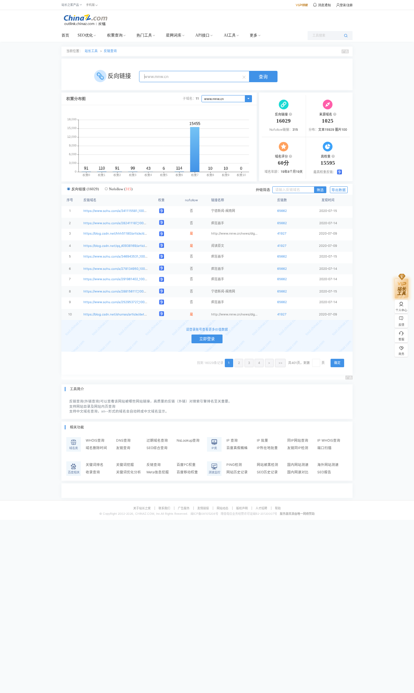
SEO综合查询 (157, 448)
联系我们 (164, 508)
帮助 (278, 508)
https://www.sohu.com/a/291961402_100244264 (119, 279)
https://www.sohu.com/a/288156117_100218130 (119, 291)
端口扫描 (324, 448)
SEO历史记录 (267, 472)
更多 (253, 35)
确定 (337, 363)
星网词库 (173, 35)
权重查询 (115, 35)
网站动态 (222, 508)
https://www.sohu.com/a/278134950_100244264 (120, 268)
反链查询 (110, 51)
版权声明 (242, 508)
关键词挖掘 (125, 465)
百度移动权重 (187, 472)
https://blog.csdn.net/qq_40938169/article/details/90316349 (128, 246)
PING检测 (234, 465)
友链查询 (123, 448)
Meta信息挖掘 (158, 472)
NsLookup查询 (188, 440)
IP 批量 (262, 440)
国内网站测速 (298, 465)
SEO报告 (324, 472)
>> (280, 363)
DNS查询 (123, 440)
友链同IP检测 (297, 448)
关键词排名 (95, 465)
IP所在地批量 (267, 448)
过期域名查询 (157, 440)
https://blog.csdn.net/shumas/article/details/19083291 (124, 314)
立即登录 (207, 338)
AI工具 (230, 35)
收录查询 (93, 472)
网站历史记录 (237, 472)
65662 (282, 211)
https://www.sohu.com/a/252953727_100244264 (119, 302)
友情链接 (203, 508)
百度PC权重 (186, 465)
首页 (65, 35)
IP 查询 (232, 440)
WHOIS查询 (95, 440)
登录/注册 (346, 5)
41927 (282, 233)
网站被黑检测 (267, 465)
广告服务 (184, 508)
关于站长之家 (142, 508)
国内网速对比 (298, 472)
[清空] (245, 77)
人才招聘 (261, 508)
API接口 (202, 35)
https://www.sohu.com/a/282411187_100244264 (119, 223)
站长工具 (91, 51)
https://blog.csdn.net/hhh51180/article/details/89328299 (126, 233)
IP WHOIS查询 (328, 440)
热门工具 (144, 35)
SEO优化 (85, 35)
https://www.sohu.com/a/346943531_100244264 (120, 256)
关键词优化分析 (128, 472)
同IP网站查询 (297, 440)
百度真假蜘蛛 (237, 448)
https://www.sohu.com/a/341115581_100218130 (119, 211)
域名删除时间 (96, 448)
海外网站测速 (328, 465)
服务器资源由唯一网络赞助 (297, 513)
